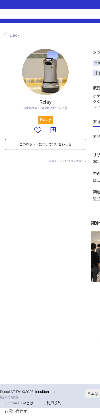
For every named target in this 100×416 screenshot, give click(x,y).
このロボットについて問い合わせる (45, 144)
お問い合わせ (16, 411)
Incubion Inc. (45, 392)
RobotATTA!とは (19, 403)
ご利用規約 (52, 403)
